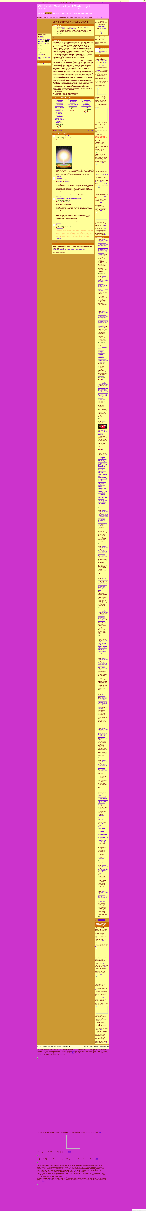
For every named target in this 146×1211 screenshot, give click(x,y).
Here (105, 234)
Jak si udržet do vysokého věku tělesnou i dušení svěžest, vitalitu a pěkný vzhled (102, 617)
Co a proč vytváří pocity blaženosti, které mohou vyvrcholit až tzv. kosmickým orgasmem (103, 898)
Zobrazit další (101, 376)
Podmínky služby (104, 1046)
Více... (101, 919)
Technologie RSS (53, 37)
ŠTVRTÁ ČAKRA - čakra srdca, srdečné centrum (68, 198)
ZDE (102, 2)
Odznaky (86, 1046)
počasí (103, 183)
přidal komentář (72, 27)
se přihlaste (103, 28)
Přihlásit (126, 1)
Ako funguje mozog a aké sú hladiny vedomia (68, 224)
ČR (106, 183)
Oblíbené (41, 36)
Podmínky (97, 70)
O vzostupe (59, 178)
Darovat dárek (47, 64)
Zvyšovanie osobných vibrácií (63, 135)
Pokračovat (58, 176)
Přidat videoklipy (58, 130)
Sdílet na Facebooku (44, 39)
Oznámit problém (94, 1046)
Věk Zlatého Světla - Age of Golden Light (64, 6)
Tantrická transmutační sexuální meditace (103, 870)
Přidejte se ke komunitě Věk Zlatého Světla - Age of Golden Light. (69, 249)
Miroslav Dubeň (72, 28)
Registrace (121, 1)
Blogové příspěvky (42, 43)
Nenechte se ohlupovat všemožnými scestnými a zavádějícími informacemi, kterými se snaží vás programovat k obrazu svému (103, 285)
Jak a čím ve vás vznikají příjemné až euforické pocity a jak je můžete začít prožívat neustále (102, 553)
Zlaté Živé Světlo (65, 27)
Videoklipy (40, 54)
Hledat (144, 1)
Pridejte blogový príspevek (60, 241)
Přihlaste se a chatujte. (136, 1210)
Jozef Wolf (104, 421)
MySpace (41, 41)
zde (101, 17)
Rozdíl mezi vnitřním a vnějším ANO (86, 106)
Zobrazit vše (91, 130)
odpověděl (103, 696)
